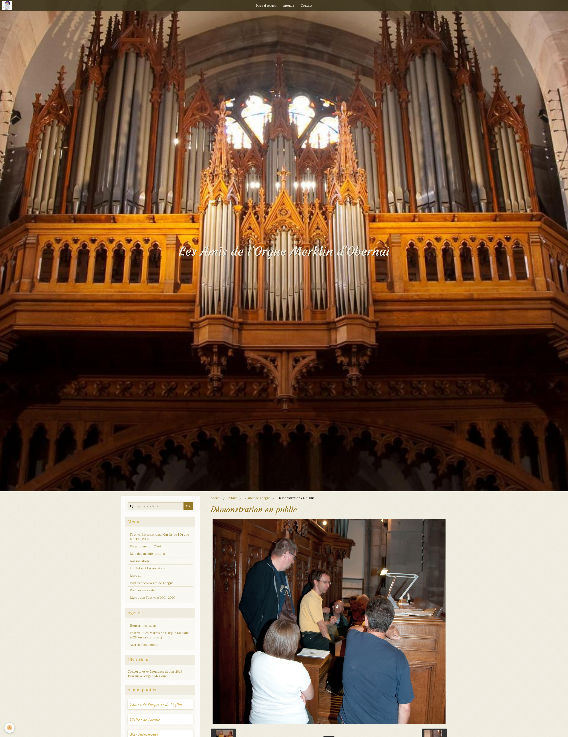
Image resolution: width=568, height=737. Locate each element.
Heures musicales (143, 626)
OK (188, 506)
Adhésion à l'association (147, 568)
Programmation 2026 (145, 546)
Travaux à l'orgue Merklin (147, 676)
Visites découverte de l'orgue (152, 583)
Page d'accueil (266, 6)
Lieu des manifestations (147, 554)
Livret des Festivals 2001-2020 (152, 598)
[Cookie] (9, 728)
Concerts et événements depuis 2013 (155, 672)
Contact (306, 6)
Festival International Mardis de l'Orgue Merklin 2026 (159, 537)
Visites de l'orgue (257, 498)
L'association (139, 561)
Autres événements (144, 645)
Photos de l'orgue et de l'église (156, 705)
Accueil (216, 498)
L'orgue (135, 576)
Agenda (288, 6)
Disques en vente (142, 590)
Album (232, 498)
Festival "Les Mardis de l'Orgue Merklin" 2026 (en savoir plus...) (160, 635)
